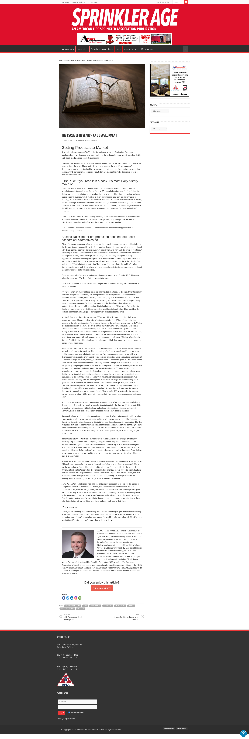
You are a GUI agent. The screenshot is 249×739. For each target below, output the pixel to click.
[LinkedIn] (163, 2)
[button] (243, 733)
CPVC (85, 606)
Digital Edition (82, 49)
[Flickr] (165, 2)
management (120, 606)
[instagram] (171, 2)
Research (80, 609)
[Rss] (158, 2)
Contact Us (93, 2)
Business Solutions (72, 606)
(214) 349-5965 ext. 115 (67, 657)
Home (66, 2)
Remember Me (77, 713)
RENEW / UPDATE (131, 49)
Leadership (108, 606)
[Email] (79, 598)
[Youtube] (168, 2)
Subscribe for (102, 588)
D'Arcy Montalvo (64, 655)
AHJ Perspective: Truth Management (73, 617)
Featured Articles (74, 61)
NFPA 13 (131, 606)
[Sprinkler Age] (124, 19)
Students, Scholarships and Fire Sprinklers (127, 617)
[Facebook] (160, 2)
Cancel (118, 49)
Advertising (69, 49)
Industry (94, 140)
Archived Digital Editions (103, 49)
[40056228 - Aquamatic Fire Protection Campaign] (169, 80)
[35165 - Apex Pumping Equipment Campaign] (124, 39)
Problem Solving (67, 609)
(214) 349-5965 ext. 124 (67, 669)
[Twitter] (67, 598)
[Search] (186, 2)
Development (95, 606)
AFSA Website (79, 2)
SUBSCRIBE (149, 49)
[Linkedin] (71, 598)
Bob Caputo (62, 667)
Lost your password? (66, 719)
